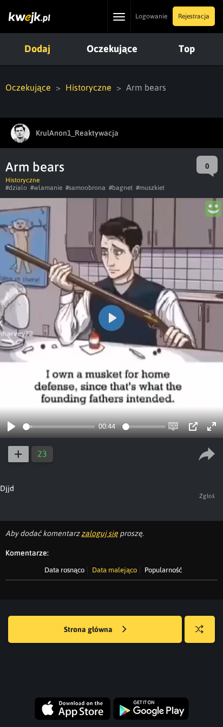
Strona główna (89, 629)
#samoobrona (85, 188)
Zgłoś (207, 496)
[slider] (59, 427)
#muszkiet (150, 188)
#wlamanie (46, 188)
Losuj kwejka (200, 629)
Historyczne (88, 87)
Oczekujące (112, 48)
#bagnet (121, 188)
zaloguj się (99, 533)
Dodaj (37, 48)
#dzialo (16, 188)
